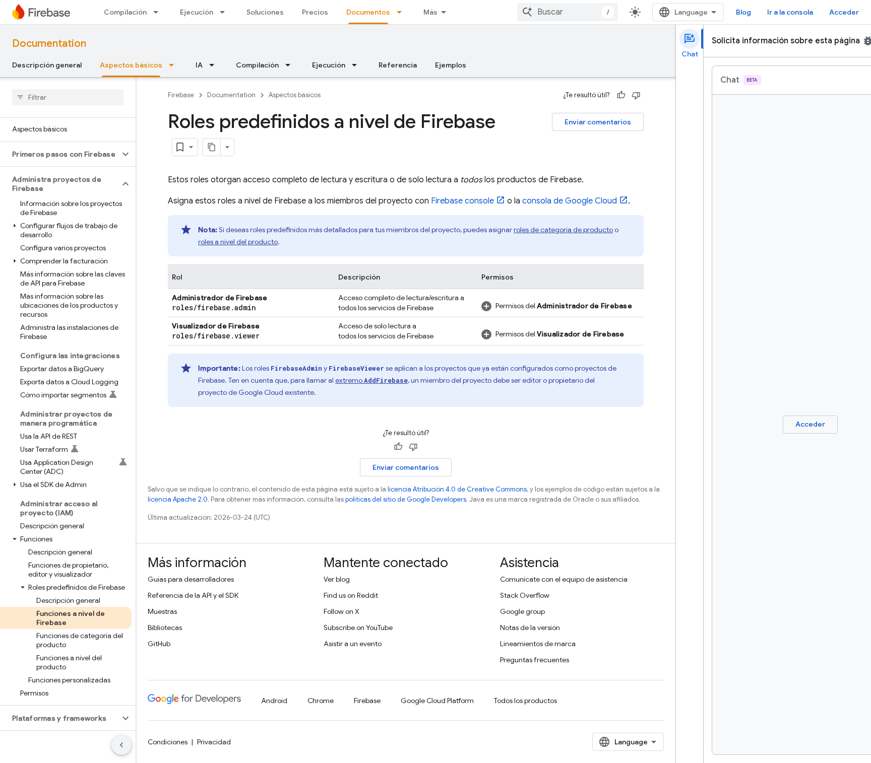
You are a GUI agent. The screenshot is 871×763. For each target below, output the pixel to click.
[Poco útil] (636, 95)
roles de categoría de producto (563, 229)
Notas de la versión (530, 627)
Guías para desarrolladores (191, 579)
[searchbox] (67, 97)
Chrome (320, 700)
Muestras (162, 611)
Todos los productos (525, 700)
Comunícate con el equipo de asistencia (564, 579)
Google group (522, 611)
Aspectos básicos (131, 65)
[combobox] (567, 12)
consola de (569, 201)
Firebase (181, 95)
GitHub (159, 643)
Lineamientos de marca (538, 643)
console (462, 201)
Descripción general (47, 65)
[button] (59, 154)
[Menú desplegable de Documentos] (402, 12)
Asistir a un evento (353, 643)
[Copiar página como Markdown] (212, 147)
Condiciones (168, 742)
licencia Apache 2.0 (178, 499)
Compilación (125, 12)
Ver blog (337, 579)
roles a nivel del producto (238, 241)
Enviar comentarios (598, 121)
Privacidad (214, 742)
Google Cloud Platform (437, 700)
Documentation (49, 43)
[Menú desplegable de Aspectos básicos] (174, 65)
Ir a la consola (790, 12)
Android (274, 700)
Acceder (844, 12)
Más (430, 12)
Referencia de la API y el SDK (193, 595)
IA (199, 65)
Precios (315, 12)
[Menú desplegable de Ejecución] (225, 12)
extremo (371, 380)
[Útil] (621, 95)
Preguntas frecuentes (534, 659)
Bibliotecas (165, 627)
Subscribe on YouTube (358, 627)
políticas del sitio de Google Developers (405, 499)
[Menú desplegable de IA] (215, 65)
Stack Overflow (524, 595)
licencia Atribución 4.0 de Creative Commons (457, 489)
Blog (743, 12)
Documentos (368, 12)
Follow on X (341, 611)
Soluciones (265, 12)
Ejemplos (450, 65)
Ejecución (196, 12)
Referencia (398, 65)
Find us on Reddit (351, 595)
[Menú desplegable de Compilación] (159, 12)
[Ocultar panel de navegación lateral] (121, 745)
